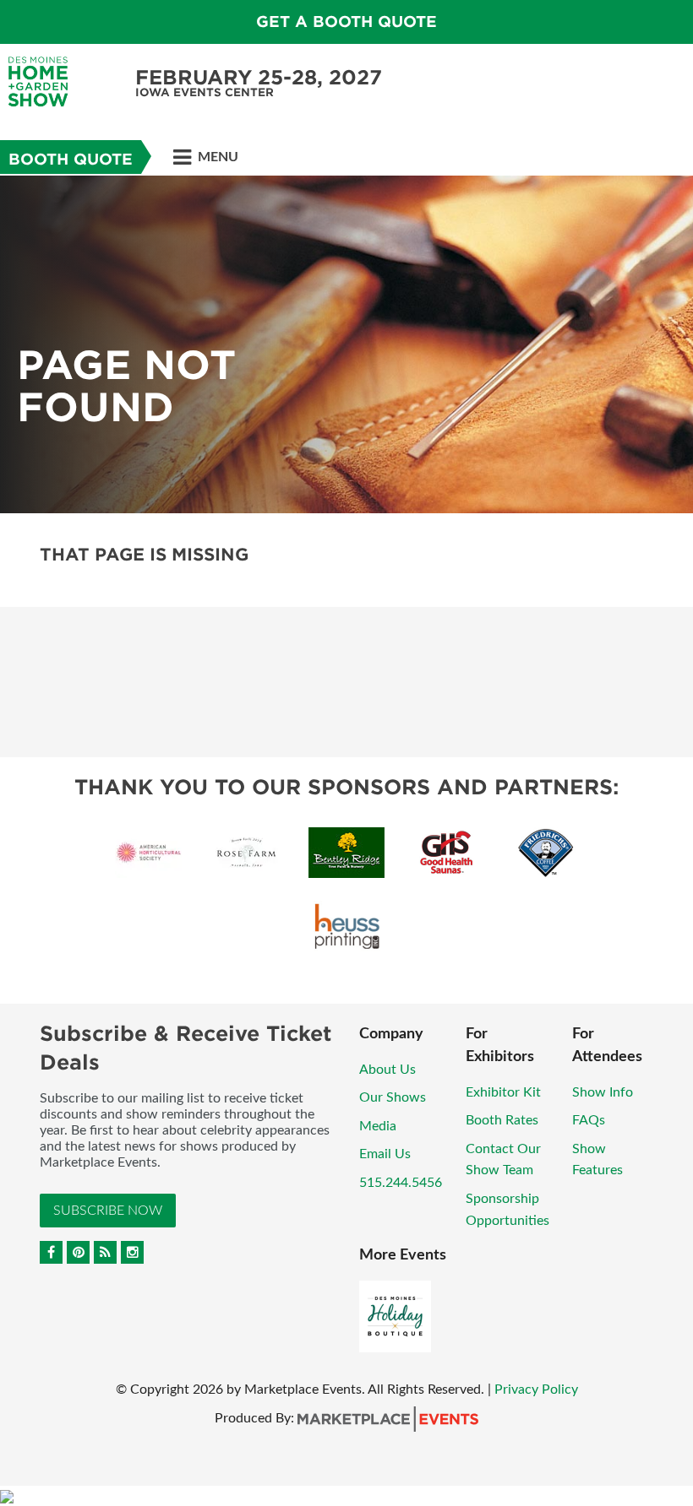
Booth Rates (502, 1120)
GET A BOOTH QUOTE (346, 21)
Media (377, 1126)
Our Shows (392, 1097)
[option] (346, 344)
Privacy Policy (536, 1389)
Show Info (602, 1092)
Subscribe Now (107, 1210)
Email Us (385, 1154)
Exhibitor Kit (503, 1092)
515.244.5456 (400, 1182)
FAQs (588, 1120)
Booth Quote (70, 159)
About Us (387, 1069)
